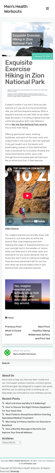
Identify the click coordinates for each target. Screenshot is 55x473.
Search (6, 363)
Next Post (44, 326)
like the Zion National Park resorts (29, 124)
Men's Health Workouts (16, 9)
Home (11, 318)
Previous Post (13, 326)
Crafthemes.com (28, 464)
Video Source (12, 228)
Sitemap (14, 471)
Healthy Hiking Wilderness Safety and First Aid (39, 334)
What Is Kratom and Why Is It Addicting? (26, 403)
